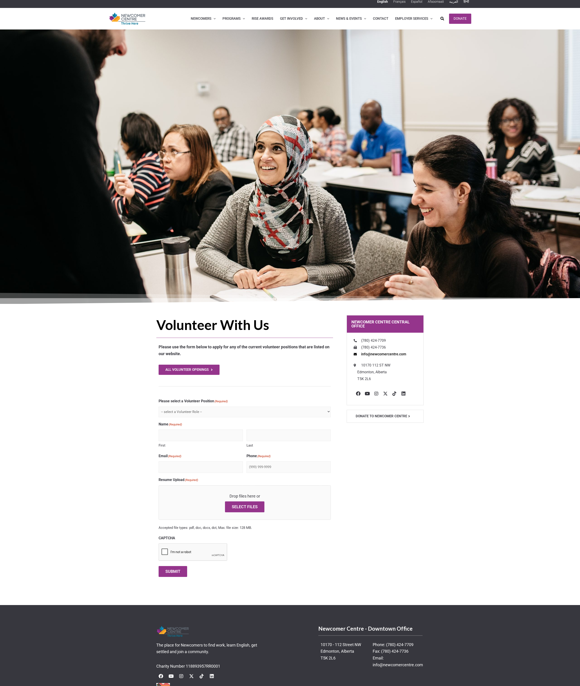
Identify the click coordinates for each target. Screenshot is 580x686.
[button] (213, 19)
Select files (245, 506)
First (162, 445)
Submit (172, 571)
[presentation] (193, 552)
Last (249, 445)
